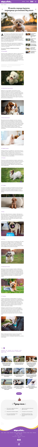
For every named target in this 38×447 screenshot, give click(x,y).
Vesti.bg (28, 432)
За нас (15, 435)
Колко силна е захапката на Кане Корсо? (6, 375)
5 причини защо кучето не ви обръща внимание (33, 48)
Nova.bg (31, 432)
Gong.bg (8, 432)
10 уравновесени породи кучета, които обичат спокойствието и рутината (31, 364)
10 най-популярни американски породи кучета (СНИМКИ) (31, 387)
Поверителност (19, 436)
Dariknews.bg (24, 432)
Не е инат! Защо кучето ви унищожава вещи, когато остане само (33, 35)
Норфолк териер (16, 350)
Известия (19, 437)
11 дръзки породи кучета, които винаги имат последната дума (7, 364)
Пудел (6, 350)
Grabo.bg (15, 432)
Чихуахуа (2, 352)
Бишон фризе (9, 350)
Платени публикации (14, 436)
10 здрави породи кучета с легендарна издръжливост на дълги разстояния (33, 40)
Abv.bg (2, 432)
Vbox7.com (5, 432)
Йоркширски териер (3, 351)
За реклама (18, 435)
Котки (27, 1)
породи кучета (3, 350)
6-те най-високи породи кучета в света (19, 375)
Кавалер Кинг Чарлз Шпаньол (11, 351)
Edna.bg (21, 432)
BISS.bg (17, 433)
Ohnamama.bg (11, 432)
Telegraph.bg (20, 433)
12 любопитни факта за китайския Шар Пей (19, 363)
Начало (2, 4)
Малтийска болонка (18, 351)
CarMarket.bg (34, 432)
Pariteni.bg (18, 432)
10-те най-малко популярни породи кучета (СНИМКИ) (33, 44)
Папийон (20, 350)
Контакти (21, 435)
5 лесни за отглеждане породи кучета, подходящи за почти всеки (19, 387)
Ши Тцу (5, 352)
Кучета (23, 1)
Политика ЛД (23, 436)
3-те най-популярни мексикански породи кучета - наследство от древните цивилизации (6, 387)
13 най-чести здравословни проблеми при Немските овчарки (31, 376)
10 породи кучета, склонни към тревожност (33, 52)
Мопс (13, 350)
